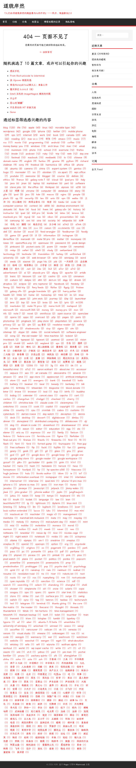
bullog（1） (16, 395)
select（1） (41, 585)
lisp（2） (26, 302)
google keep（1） (61, 454)
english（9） (31, 161)
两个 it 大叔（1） (19, 663)
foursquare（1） (67, 443)
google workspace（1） (70, 458)
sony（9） (24, 164)
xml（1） (21, 652)
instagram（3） (71, 235)
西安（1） (43, 733)
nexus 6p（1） (44, 533)
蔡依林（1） (74, 730)
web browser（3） (42, 257)
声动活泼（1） (72, 681)
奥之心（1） (41, 685)
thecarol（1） (46, 607)
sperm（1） (54, 592)
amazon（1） (10, 376)
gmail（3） (28, 235)
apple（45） (35, 127)
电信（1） (15, 722)
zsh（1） (43, 659)
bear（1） (45, 384)
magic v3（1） (55, 514)
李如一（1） (30, 707)
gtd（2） (57, 291)
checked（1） (58, 399)
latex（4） (65, 213)
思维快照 (96, 103)
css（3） (81, 228)
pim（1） (47, 555)
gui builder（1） (37, 462)
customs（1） (77, 410)
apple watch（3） (12, 228)
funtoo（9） (45, 161)
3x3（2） (53, 269)
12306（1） (32, 365)
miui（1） (15, 525)
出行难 (95, 76)
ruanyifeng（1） (51, 577)
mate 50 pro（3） (46, 239)
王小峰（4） (55, 224)
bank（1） (55, 380)
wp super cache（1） (43, 648)
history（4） (80, 209)
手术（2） (75, 350)
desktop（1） (29, 417)
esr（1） (52, 432)
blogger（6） (49, 176)
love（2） (37, 302)
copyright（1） (68, 406)
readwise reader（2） (64, 324)
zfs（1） (58, 655)
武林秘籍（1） (22, 711)
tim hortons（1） (44, 611)
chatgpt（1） (43, 399)
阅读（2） (8, 365)
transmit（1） (17, 618)
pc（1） (26, 551)
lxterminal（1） (65, 510)
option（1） (57, 544)
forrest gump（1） (48, 443)
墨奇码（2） (62, 347)
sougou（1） (17, 592)
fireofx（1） (44, 440)
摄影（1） (52, 700)
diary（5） (80, 190)
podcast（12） (34, 153)
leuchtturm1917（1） (14, 503)
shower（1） (17, 588)
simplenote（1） (33, 588)
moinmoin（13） (20, 150)
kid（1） (7, 499)
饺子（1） (31, 748)
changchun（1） (26, 399)
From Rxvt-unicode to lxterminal (27, 75)
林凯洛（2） (53, 354)
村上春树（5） (20, 202)
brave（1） (21, 391)
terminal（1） (44, 603)
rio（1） (45, 573)
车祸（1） (56, 737)
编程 (94, 136)
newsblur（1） (28, 533)
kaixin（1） (28, 495)
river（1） (56, 573)
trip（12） (61, 153)
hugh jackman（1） (13, 473)
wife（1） (30, 644)
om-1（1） (44, 540)
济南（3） (82, 265)
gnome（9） (59, 161)
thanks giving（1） (62, 603)
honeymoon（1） (12, 469)
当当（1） (29, 692)
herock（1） (65, 466)
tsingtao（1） (45, 618)
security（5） (32, 198)
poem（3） (53, 246)
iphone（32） (45, 131)
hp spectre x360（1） (59, 469)
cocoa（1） (26, 406)
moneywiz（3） (79, 239)
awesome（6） (33, 176)
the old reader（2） (33, 335)
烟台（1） (75, 715)
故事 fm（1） (77, 700)
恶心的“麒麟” (16, 103)
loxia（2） (48, 302)
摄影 (94, 108)
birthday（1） (23, 388)
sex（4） (31, 220)
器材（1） (17, 681)
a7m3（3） (69, 224)
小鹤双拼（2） (20, 350)
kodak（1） (32, 499)
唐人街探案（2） (46, 347)
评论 (94, 147)
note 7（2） (20, 313)
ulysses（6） (68, 187)
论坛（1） (66, 733)
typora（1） (9, 622)
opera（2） (16, 317)
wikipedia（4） (70, 220)
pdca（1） (53, 551)
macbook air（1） (19, 514)
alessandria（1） (63, 373)
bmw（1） (8, 391)
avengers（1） (41, 380)
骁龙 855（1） (68, 748)
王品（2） (17, 358)
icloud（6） (58, 179)
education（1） (57, 428)
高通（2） (20, 365)
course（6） (64, 176)
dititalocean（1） (74, 421)
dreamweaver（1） (72, 425)
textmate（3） (29, 254)
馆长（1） (43, 748)
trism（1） (31, 618)
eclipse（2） (25, 283)
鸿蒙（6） (20, 190)
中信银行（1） (36, 663)
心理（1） (56, 692)
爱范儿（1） (16, 719)
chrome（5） (33, 190)
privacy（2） (10, 324)
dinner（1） (9, 421)
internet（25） (31, 135)
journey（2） (56, 298)
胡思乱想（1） (45, 730)
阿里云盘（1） (17, 744)
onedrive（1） (58, 540)
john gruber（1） (24, 492)
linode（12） (18, 153)
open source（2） (67, 313)
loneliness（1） (66, 506)
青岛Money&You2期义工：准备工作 (28, 85)
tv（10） (68, 157)
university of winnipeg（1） (18, 626)
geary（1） (16, 451)
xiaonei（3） (29, 261)
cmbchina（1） (11, 406)
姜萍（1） (54, 685)
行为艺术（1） (17, 733)
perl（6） (70, 183)
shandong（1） (56, 585)
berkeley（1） (73, 384)
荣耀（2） (17, 362)
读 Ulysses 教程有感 (20, 80)
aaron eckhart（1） (48, 369)
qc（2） (22, 324)
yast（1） (56, 652)
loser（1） (80, 506)
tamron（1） (52, 599)
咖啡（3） (17, 265)
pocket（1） (41, 559)
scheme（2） (17, 328)
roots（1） (16, 577)
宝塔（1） (17, 689)
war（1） (53, 637)
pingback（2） (29, 321)
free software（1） (20, 447)
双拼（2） (20, 347)
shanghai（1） (73, 585)
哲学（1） (61, 678)
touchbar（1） (75, 614)
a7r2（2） (75, 269)
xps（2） (60, 343)
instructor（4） (11, 213)
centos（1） (10, 399)
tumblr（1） (59, 618)
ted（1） (15, 603)
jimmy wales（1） (75, 488)
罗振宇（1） (55, 726)
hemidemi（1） (50, 466)
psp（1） (49, 566)
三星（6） (8, 190)
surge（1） (72, 596)
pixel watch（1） (12, 559)
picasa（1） (34, 555)
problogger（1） (34, 566)
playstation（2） (64, 321)
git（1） (49, 451)
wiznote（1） (54, 644)
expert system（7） (62, 168)
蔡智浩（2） (44, 362)
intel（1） (69, 477)
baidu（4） (64, 202)
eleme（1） (9, 432)
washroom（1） (67, 637)
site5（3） (40, 250)
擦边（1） (63, 700)
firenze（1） (30, 440)
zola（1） (33, 659)
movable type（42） (66, 127)
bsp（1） (59, 391)
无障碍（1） (55, 704)
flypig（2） (69, 287)
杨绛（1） (54, 707)
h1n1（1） (76, 462)
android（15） (59, 142)
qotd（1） (15, 570)
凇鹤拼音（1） (72, 670)
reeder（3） (66, 246)
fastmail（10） (19, 157)
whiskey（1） (17, 644)
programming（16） (39, 142)
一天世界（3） (71, 261)
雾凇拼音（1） (68, 744)
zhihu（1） (9, 659)
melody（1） (23, 521)
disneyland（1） (25, 421)
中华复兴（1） (53, 663)
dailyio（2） (31, 280)
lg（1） (31, 503)
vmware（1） (44, 633)
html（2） (63, 295)
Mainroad (80, 764)
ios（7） (37, 172)
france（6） (23, 179)
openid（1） (27, 544)
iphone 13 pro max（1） (75, 481)
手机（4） (15, 224)
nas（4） (42, 217)
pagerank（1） (59, 547)
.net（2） (31, 269)
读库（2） (56, 362)
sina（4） (42, 220)
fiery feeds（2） (41, 287)
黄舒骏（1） (9, 752)
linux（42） (48, 127)
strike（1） (28, 596)
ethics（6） (9, 179)
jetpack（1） (58, 488)
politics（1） (55, 559)
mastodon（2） (18, 306)
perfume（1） (77, 551)
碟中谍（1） (74, 722)
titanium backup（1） (30, 614)
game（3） (16, 235)
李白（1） (43, 707)
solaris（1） (71, 588)
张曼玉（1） (16, 692)
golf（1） (26, 454)
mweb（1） (50, 529)
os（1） (46, 547)
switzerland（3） (69, 250)
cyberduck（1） (12, 414)
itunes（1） (76, 484)
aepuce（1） (17, 373)
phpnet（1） (21, 555)
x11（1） (72, 648)
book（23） (59, 135)
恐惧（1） (40, 696)
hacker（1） (10, 466)
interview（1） (36, 481)
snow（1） (58, 588)
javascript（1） (42, 488)
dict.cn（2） (55, 280)
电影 (94, 131)
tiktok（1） (28, 611)
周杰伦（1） (48, 678)
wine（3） (58, 257)
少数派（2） (35, 350)
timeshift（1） (10, 614)
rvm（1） (66, 577)
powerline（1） (18, 562)
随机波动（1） (33, 744)
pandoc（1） (75, 547)
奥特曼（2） (76, 347)
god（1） (15, 454)
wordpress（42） (12, 131)
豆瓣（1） (77, 733)
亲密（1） (15, 666)
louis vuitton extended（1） (18, 510)
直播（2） (40, 358)
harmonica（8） (54, 164)
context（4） (37, 205)
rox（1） (37, 577)
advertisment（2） (13, 272)
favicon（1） (77, 432)
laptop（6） (39, 183)
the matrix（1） (11, 607)
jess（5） (30, 194)
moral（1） (74, 525)
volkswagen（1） (61, 633)
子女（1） (79, 685)
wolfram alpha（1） (72, 644)
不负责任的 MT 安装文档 (23, 107)
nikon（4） (53, 217)
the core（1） (80, 603)
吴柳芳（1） (23, 678)
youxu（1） (24, 655)
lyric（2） (70, 302)
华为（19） (52, 138)
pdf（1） (64, 551)
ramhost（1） (65, 570)
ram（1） (52, 570)
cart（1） (79, 395)
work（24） (46, 135)
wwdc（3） (16, 261)
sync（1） (29, 599)
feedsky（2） (78, 283)
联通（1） (15, 730)
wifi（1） (41, 644)
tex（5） (45, 198)
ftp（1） (36, 447)
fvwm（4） (48, 209)
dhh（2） (43, 280)
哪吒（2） (31, 347)
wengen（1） (48, 640)
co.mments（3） (67, 228)
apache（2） (72, 272)
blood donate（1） (76, 388)
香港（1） (54, 748)
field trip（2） (23, 287)
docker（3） (20, 231)
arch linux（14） (57, 146)
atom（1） (15, 380)
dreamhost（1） (52, 425)
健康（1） (27, 670)
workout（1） (10, 648)
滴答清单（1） (61, 715)
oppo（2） (28, 317)
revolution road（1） (29, 573)
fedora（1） (9, 436)
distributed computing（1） (49, 421)
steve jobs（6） (18, 187)
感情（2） (63, 350)
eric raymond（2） (43, 283)
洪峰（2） (79, 354)
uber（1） (32, 622)
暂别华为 (96, 65)
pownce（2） (81, 321)
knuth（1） (19, 499)
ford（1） (31, 443)
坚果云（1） (41, 681)
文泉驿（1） (18, 704)
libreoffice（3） (11, 239)
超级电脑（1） (43, 737)
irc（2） (14, 298)
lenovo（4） (78, 213)
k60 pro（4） (39, 213)
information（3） (53, 235)
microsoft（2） (11, 310)
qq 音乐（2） (45, 324)
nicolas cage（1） (74, 533)
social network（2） (55, 332)
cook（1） (39, 406)
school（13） (51, 150)
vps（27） (16, 135)
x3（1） (82, 648)
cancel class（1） (49, 395)
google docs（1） (41, 454)
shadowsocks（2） (35, 328)
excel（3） (34, 231)
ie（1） (74, 473)
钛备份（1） (32, 741)
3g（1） (54, 365)
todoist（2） (72, 335)
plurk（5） (9, 198)
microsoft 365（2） (30, 310)
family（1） (64, 432)
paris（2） (81, 317)
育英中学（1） (29, 730)
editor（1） (42, 428)
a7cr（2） (64, 269)
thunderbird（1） (12, 611)
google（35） (30, 131)
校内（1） (77, 707)
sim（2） (75, 328)
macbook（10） (36, 157)
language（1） (47, 499)
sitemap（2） (10, 332)
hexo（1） (78, 466)
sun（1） (40, 596)
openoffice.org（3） (26, 243)
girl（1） (39, 451)
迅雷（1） (8, 741)
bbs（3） (28, 228)
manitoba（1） (11, 518)
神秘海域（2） (54, 358)
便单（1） (54, 666)
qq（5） (19, 198)
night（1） (9, 536)
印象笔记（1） (45, 674)
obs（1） (69, 536)
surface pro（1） (55, 596)
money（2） (48, 310)
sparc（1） (41, 592)
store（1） (16, 596)
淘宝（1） (47, 715)
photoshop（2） (12, 321)
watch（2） (33, 343)
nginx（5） (66, 194)
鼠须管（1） (23, 752)
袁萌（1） (31, 733)
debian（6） (78, 176)
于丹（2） (71, 343)
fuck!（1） (47, 447)
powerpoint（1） (36, 562)
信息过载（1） (68, 666)
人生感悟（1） (29, 666)
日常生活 (96, 114)
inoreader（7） (23, 172)
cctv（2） (67, 276)
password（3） (63, 243)
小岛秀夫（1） (45, 689)
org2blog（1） (18, 547)
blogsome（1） (57, 388)
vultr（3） (25, 257)
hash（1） (35, 466)
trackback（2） (11, 339)
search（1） (10, 585)
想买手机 (14, 71)
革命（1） (82, 744)
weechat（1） (32, 640)
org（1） (69, 544)
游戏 (94, 120)
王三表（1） (30, 719)
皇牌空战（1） (47, 722)
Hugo (66, 764)
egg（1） (71, 428)
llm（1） (37, 506)
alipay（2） (58, 272)
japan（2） (26, 298)
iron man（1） (61, 484)
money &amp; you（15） (16, 146)
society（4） (55, 220)
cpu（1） (36, 410)
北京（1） (31, 674)
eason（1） (29, 428)
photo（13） (36, 150)
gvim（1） (64, 462)
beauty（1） (58, 384)
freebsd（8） (38, 164)
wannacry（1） (39, 637)
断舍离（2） (23, 354)
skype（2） (24, 332)
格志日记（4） (40, 224)
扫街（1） (81, 696)
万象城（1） (55, 659)
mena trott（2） (57, 306)
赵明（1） (29, 737)
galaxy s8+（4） (63, 209)
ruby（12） (49, 153)
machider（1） (38, 514)
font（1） (20, 443)
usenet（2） (72, 339)
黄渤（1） (82, 748)
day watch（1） (51, 414)
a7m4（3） (81, 224)
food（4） (36, 209)
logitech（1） (49, 506)
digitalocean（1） (61, 417)
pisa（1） (82, 555)
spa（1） (29, 592)
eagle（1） (16, 428)
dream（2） (80, 280)
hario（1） (23, 466)
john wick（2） (41, 298)
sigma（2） (63, 328)
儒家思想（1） (40, 670)
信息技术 (96, 97)
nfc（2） (8, 313)
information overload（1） (31, 477)
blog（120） (9, 127)
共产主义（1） (56, 670)
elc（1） (81, 428)
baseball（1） (69, 380)
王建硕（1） (57, 719)
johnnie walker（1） (45, 492)
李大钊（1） (16, 707)
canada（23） (74, 135)
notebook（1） (43, 536)
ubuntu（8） (17, 168)
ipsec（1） (47, 484)
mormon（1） (10, 529)
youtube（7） (17, 176)
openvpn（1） (42, 544)
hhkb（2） (22, 295)
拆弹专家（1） (22, 700)
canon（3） (51, 228)
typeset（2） (43, 339)
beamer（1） (32, 384)
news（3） (9, 243)
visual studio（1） (26, 633)
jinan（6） (27, 183)
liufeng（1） (25, 506)
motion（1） (25, 529)
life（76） (22, 127)
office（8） (70, 164)
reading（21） (19, 138)
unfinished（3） (78, 254)
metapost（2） (75, 306)
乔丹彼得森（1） (70, 663)
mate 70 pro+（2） (37, 306)
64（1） (75, 365)
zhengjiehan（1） (73, 655)
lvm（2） (59, 302)
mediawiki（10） (54, 157)
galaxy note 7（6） (41, 179)
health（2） (9, 295)
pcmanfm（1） (39, 551)
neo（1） (75, 529)
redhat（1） (79, 570)
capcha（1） (67, 395)
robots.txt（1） (71, 573)
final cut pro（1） (13, 440)
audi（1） (27, 380)
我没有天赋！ (99, 70)
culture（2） (17, 280)
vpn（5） (66, 198)
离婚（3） (8, 269)
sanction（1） (48, 581)
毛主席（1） (53, 711)
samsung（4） (18, 220)
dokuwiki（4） (10, 209)
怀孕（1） (82, 692)
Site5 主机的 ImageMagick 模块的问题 (30, 93)
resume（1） (10, 573)
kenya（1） (53, 495)
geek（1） (28, 451)
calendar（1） (31, 395)
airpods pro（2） (42, 272)
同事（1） (82, 674)
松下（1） (66, 707)
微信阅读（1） (43, 692)
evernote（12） (67, 150)
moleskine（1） (43, 525)
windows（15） (39, 146)
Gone (13, 112)
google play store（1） (22, 458)
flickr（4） (24, 209)
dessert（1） (44, 417)
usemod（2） (58, 339)
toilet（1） (60, 614)
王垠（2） (29, 358)
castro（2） (54, 276)
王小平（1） (44, 719)
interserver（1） (19, 481)
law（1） (60, 499)
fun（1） (72, 447)
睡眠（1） (61, 722)
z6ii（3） (58, 261)
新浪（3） (70, 265)
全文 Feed (97, 169)
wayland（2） (47, 343)
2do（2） (42, 269)
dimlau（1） (78, 417)
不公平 (13, 98)
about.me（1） (68, 369)
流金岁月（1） (33, 715)
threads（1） (77, 607)
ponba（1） (69, 559)
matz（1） (56, 518)
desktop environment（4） (71, 205)
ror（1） (27, 577)
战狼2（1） (69, 696)
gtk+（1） (22, 462)
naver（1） (63, 529)
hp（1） (41, 469)
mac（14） (72, 146)
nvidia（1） (58, 536)
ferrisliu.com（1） (46, 436)
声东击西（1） (56, 681)
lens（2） (15, 302)
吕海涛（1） (9, 678)
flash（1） (8, 443)
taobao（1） (67, 599)
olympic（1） (31, 540)
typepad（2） (28, 339)
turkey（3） (62, 254)
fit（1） (83, 440)
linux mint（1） (75, 503)
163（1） (45, 365)
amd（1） (23, 376)
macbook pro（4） (13, 217)
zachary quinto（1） (42, 655)
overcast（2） (43, 317)
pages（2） (68, 317)
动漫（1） (20, 674)
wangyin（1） (22, 637)
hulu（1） (30, 473)
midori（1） (76, 521)
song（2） (15, 335)
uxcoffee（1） (18, 629)
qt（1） (26, 570)
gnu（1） (72, 451)
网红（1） (43, 726)
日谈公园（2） (38, 354)
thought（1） (62, 607)
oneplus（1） (74, 540)
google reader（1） (46, 458)
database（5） (66, 190)
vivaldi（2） (20, 343)
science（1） (64, 581)
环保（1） (70, 719)
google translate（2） (40, 291)
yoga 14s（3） (45, 261)
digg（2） (68, 280)
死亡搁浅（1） (38, 711)
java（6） (15, 183)
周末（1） (36, 678)
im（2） (74, 295)
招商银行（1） (38, 700)
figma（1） (63, 436)
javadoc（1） (10, 488)
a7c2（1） (30, 369)
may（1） (68, 518)
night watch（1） (24, 536)
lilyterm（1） (59, 503)
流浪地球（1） (17, 715)
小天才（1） (30, 689)
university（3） (11, 257)
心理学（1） (69, 692)
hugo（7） (9, 172)
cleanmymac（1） (69, 402)
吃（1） (72, 674)
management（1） (73, 514)
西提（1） (54, 733)
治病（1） (66, 711)
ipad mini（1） (53, 481)
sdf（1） (76, 581)
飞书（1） (20, 748)
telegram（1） (28, 603)
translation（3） (47, 254)
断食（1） (31, 704)
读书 (94, 153)
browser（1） (35, 391)
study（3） (53, 250)
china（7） (45, 168)
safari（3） (28, 250)
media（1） (9, 521)
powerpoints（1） (55, 562)
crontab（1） (49, 410)
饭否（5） (52, 202)
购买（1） (17, 737)
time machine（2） (54, 335)
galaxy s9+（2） (19, 291)
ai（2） (28, 272)
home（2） (34, 295)
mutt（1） (38, 529)
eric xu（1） (23, 432)
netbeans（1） (11, 533)
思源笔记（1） (11, 696)
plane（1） (28, 559)
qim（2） (32, 324)
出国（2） (8, 347)
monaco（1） (60, 525)
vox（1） (76, 633)
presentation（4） (70, 217)
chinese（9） (81, 157)
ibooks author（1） (46, 473)
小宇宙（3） (46, 265)
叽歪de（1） (60, 674)
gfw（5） (8, 194)
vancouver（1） (35, 629)
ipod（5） (19, 194)
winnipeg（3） (72, 257)
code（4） (76, 202)
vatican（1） (51, 629)
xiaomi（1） (9, 652)
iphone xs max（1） (30, 484)
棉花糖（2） (67, 354)
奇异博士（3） (31, 265)
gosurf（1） (9, 462)
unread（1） (57, 626)
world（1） (25, 648)
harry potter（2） (72, 291)
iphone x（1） (10, 484)
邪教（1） (20, 741)
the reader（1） (30, 607)
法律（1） (77, 711)
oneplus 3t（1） (12, 544)
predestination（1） (14, 566)
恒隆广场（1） (54, 696)
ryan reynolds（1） (20, 581)
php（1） (8, 555)
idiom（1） (63, 473)
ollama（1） (16, 540)
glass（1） (60, 451)
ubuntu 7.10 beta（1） (50, 622)
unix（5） (55, 198)
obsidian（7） (49, 172)
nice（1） (58, 533)
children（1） (10, 402)
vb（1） (63, 629)
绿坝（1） (31, 726)
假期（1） (15, 670)
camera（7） (31, 168)
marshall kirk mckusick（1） (35, 518)
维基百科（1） (17, 726)
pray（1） (71, 562)
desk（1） (15, 417)
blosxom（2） (30, 276)
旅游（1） (43, 704)
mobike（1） (27, 525)
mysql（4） (30, 217)
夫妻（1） (15, 685)
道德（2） (82, 362)
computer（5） (49, 190)
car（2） (43, 276)
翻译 (94, 142)
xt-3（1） (32, 652)
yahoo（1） (44, 652)
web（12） (73, 153)
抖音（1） (8, 700)
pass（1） (15, 551)
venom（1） (9, 633)
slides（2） (37, 332)
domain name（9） (13, 161)
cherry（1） (73, 399)
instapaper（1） (54, 477)
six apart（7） (65, 172)
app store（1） (38, 376)
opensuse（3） (46, 243)
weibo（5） (78, 198)
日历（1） (68, 704)
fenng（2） (9, 287)
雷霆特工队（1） (51, 744)
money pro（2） (64, 310)
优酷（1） (43, 666)
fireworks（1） (59, 440)
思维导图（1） (27, 696)
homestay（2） (49, 295)
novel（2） (33, 313)
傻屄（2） (83, 343)
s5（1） (36, 581)
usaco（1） (70, 626)
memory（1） (38, 521)
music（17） (80, 138)
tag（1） (40, 599)
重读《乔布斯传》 (101, 53)
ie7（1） (83, 473)
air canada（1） (44, 373)
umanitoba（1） (72, 622)
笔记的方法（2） (71, 358)
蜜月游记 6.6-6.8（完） (22, 89)
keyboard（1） (68, 495)
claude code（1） (49, 402)
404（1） (65, 365)
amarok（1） (80, 373)
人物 (94, 92)
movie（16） (21, 142)
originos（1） (33, 547)
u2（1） (21, 622)
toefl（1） (48, 614)
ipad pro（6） (72, 179)
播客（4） (27, 224)
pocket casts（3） (36, 246)
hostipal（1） (29, 469)
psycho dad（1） (64, 566)
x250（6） (81, 187)
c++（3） (39, 228)
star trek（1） (69, 592)
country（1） (23, 410)
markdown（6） (55, 183)
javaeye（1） (26, 488)
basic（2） (16, 276)
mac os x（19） (36, 138)
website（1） (17, 640)
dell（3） (8, 231)
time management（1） (66, 611)
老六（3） (20, 269)
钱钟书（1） (57, 741)
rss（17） (8, 142)
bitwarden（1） (40, 388)
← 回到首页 (46, 52)
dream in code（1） (31, 425)
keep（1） (40, 495)
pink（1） (71, 555)
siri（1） (47, 588)
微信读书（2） (50, 350)
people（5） (79, 194)
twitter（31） (60, 131)
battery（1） (17, 384)
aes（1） (30, 373)
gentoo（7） (80, 168)
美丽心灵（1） (70, 726)
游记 (94, 125)
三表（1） (68, 659)
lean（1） (71, 499)
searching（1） (26, 585)
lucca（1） (40, 510)
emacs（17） (65, 138)
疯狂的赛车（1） (30, 722)
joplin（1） (62, 492)
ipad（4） (26, 213)
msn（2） (79, 310)
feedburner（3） (71, 231)
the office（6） (36, 187)
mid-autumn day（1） (57, 521)
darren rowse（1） (31, 414)
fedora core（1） (26, 436)
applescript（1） (56, 376)
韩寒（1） (8, 748)
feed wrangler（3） (51, 231)
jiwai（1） (8, 492)
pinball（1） (59, 555)
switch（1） (16, 599)
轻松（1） (68, 737)
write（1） (61, 648)
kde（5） (41, 194)
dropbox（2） (10, 283)
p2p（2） (57, 317)
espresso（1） (38, 432)
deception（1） (69, 414)
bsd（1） (48, 391)
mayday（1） (81, 518)
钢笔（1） (45, 741)
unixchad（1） (41, 626)
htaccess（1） (79, 469)
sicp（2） (51, 328)
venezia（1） (75, 629)
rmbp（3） (16, 250)
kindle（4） (53, 213)
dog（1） (15, 425)
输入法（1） (80, 737)
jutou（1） (16, 495)
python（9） (73, 161)
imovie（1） (9, 477)
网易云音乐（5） (37, 202)
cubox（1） (63, 410)
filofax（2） (56, 287)
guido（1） (52, 462)
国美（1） (29, 681)
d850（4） (50, 205)
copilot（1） (52, 406)
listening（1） (10, 506)
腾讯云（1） (60, 730)
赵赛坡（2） (69, 362)
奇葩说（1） (28, 685)
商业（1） (73, 678)
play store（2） (46, 321)
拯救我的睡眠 (99, 59)
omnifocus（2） (48, 313)
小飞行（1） (71, 689)
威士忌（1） (67, 685)
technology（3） (12, 254)
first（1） (73, 440)
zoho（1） (21, 659)
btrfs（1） (70, 391)
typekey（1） (74, 618)
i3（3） (39, 235)
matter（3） (63, 239)
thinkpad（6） (52, 187)
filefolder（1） (77, 436)
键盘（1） (70, 741)
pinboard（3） (18, 246)
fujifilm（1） (60, 447)
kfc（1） (81, 495)
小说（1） (59, 689)
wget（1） (61, 640)
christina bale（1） (29, 402)
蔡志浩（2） (30, 362)
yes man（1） (70, 652)
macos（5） (53, 194)
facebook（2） (62, 283)
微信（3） (59, 265)
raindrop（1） (38, 570)
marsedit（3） (28, 239)
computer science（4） (16, 205)
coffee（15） (75, 142)
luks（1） (51, 510)
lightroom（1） (44, 503)
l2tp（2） (69, 298)
